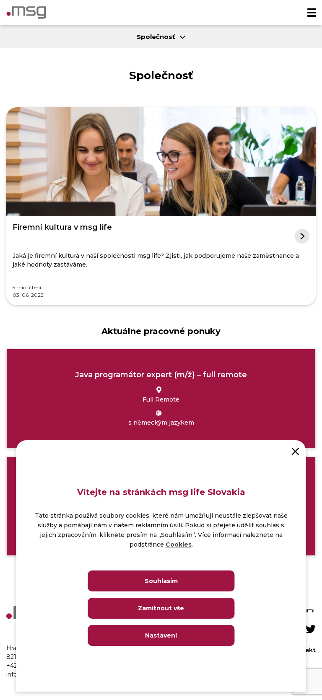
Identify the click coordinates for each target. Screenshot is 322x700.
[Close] (295, 450)
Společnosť (156, 37)
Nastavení (161, 635)
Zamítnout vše (161, 608)
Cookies (179, 544)
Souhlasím (161, 581)
